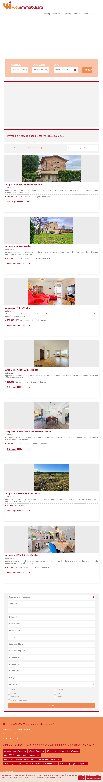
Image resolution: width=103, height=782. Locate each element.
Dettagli (12, 202)
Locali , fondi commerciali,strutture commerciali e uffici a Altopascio (32, 759)
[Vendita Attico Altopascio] (51, 291)
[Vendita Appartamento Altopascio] (51, 353)
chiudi (81, 778)
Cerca (88, 70)
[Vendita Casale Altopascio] (51, 230)
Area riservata (90, 14)
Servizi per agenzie (51, 14)
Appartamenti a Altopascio (15, 751)
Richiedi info (24, 202)
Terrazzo (60, 690)
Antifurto (60, 693)
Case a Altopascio (36, 751)
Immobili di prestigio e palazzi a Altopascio (22, 755)
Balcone (14, 693)
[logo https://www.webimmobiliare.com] (23, 5)
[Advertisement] (51, 38)
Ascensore (15, 697)
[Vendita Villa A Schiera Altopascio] (51, 539)
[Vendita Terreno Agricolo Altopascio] (51, 477)
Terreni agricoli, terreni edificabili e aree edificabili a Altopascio (30, 763)
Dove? (57, 64)
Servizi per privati (72, 14)
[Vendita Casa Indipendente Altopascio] (51, 168)
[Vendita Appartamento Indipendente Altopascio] (51, 415)
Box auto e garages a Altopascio (73, 763)
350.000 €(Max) (35, 148)
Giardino (14, 690)
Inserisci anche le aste (19, 700)
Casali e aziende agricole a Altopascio (63, 751)
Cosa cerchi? (39, 64)
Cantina (60, 697)
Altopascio (21, 148)
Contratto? (17, 64)
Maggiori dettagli (94, 778)
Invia (51, 706)
